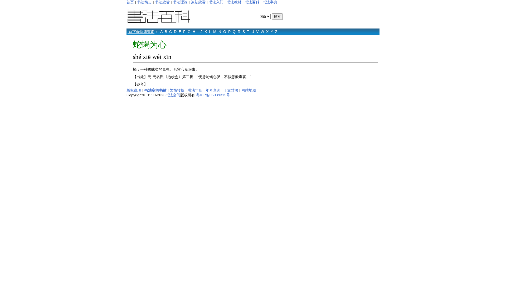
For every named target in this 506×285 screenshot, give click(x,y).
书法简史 (144, 2)
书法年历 (195, 90)
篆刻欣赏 (198, 2)
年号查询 (213, 90)
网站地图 (248, 90)
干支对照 (230, 90)
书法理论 (180, 2)
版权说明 (133, 90)
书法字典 (269, 2)
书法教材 (234, 2)
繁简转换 (177, 90)
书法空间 (173, 95)
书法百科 (252, 2)
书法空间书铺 (155, 90)
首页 (130, 2)
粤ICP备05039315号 (213, 95)
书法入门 (216, 2)
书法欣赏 (162, 2)
